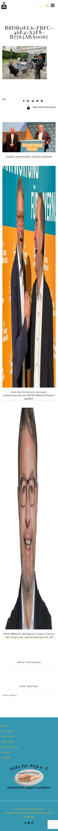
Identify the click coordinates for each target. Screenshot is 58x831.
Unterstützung (9, 747)
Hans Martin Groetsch (44, 107)
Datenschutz (8, 741)
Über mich (6, 731)
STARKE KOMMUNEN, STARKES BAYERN (29, 156)
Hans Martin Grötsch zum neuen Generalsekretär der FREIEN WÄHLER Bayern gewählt (29, 395)
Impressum (7, 736)
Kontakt (5, 757)
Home (4, 725)
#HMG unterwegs (29, 662)
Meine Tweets (9, 695)
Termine (5, 752)
